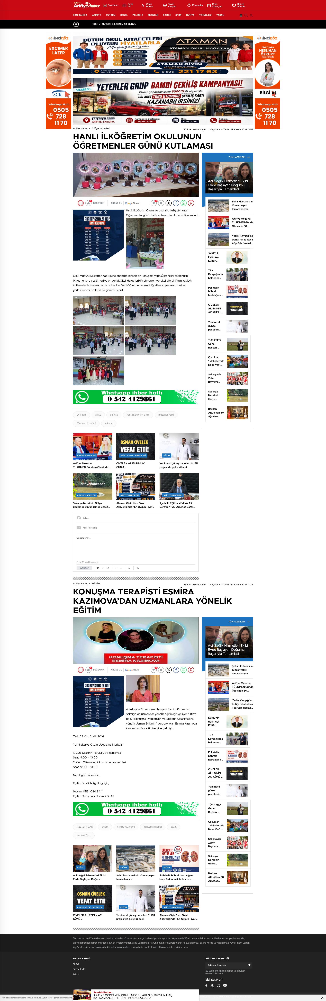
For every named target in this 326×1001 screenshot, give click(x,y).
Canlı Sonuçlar (217, 5)
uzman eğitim (84, 835)
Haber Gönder (241, 5)
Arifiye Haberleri (101, 128)
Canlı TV (130, 5)
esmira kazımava (126, 827)
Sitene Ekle (79, 969)
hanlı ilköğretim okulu (138, 415)
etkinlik (114, 415)
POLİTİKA (137, 15)
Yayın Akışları (172, 5)
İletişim (76, 974)
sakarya (109, 423)
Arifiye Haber (80, 128)
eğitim (105, 827)
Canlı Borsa (149, 5)
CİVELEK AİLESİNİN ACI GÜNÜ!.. (119, 24)
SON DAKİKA (80, 15)
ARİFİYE (96, 15)
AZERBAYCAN (85, 827)
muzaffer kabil (166, 415)
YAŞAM (220, 15)
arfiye (98, 415)
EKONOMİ (153, 15)
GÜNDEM (111, 15)
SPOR (178, 15)
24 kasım (81, 415)
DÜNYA (190, 15)
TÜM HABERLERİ (237, 157)
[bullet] (120, 568)
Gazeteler (113, 5)
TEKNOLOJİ (205, 15)
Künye (76, 964)
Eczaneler (197, 5)
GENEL (124, 15)
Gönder (84, 568)
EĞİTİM (167, 15)
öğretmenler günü (86, 423)
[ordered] (116, 568)
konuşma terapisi (153, 827)
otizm (174, 827)
